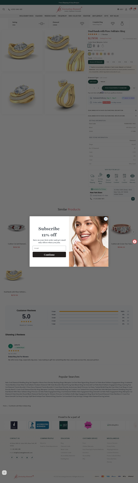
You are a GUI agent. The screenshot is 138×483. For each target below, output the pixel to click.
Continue (49, 254)
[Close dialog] (106, 219)
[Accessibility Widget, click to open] (134, 241)
